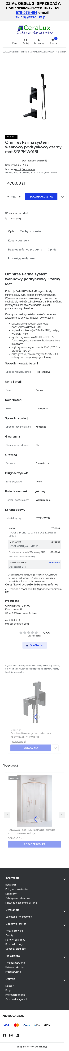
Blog (8, 990)
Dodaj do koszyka (41, 196)
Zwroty (9, 935)
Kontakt (9, 985)
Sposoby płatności (15, 948)
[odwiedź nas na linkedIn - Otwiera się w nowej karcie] (17, 1035)
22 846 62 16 (12, 619)
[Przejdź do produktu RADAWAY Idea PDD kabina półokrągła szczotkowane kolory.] (34, 801)
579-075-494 (26, 12)
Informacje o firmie (15, 994)
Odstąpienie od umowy (17, 898)
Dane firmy (11, 893)
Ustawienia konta (14, 967)
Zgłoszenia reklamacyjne (18, 916)
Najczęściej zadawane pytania (21, 902)
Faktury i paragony (15, 939)
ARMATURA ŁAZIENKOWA (42, 52)
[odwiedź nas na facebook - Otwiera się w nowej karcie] (4, 1035)
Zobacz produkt (34, 844)
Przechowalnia (13, 971)
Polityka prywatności (16, 889)
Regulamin (11, 884)
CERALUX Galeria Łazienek (15, 52)
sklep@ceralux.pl (31, 17)
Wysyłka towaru (14, 930)
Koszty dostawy (14, 944)
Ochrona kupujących (16, 999)
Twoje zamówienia (15, 962)
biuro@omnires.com (17, 623)
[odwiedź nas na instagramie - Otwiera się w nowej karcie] (11, 1035)
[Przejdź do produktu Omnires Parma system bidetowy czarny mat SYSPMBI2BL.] (34, 702)
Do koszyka (30, 747)
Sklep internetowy (31, 1047)
